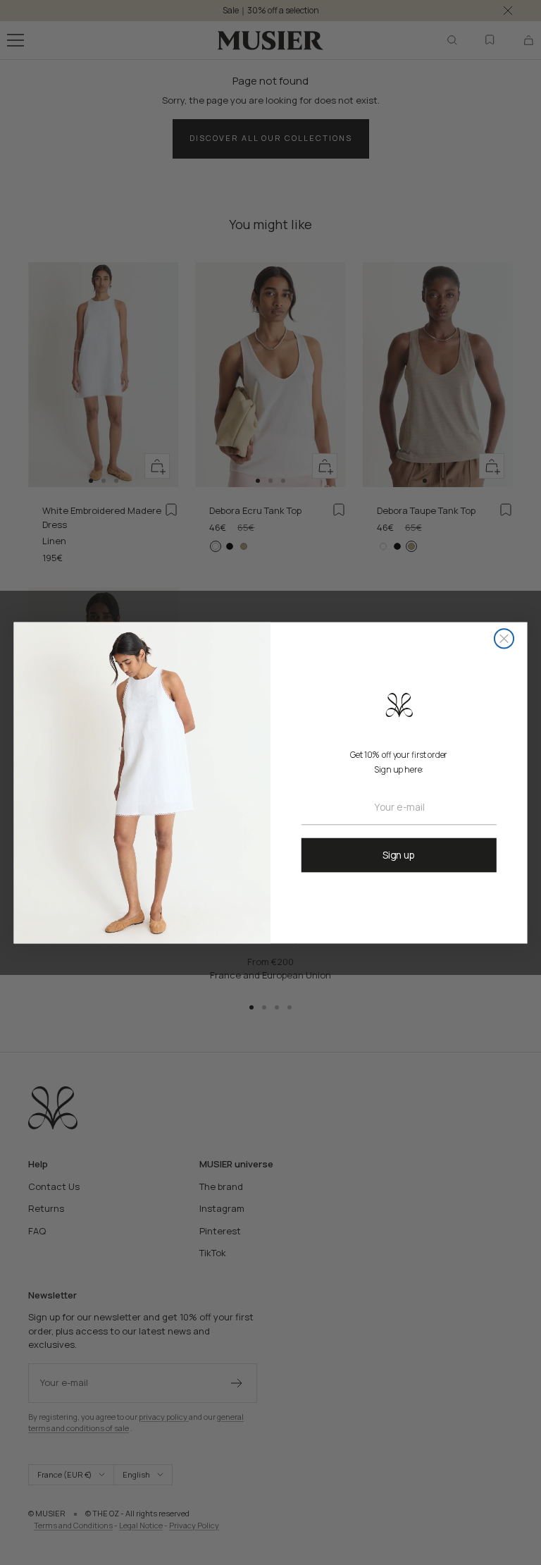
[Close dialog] (504, 638)
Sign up (399, 854)
